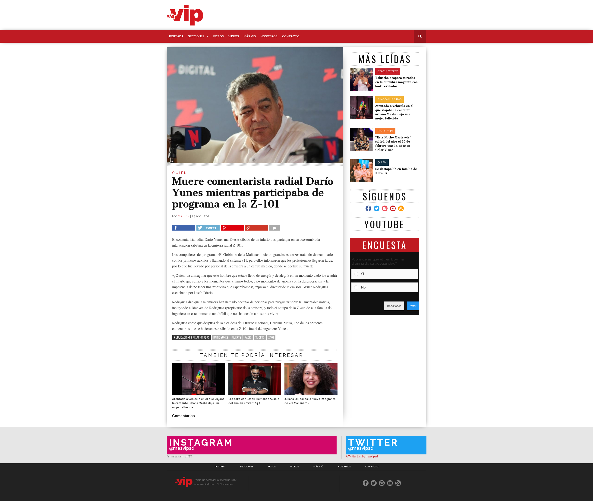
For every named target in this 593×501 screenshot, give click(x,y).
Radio (248, 337)
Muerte (236, 337)
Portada (176, 36)
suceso (260, 337)
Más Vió (250, 36)
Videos (233, 36)
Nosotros (269, 36)
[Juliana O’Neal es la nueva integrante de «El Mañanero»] (310, 393)
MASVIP (183, 216)
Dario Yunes (220, 337)
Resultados (394, 306)
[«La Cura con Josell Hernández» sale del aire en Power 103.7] (254, 393)
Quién (180, 173)
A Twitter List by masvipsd (362, 456)
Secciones (196, 36)
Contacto (291, 36)
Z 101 (271, 337)
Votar (413, 306)
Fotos (218, 36)
